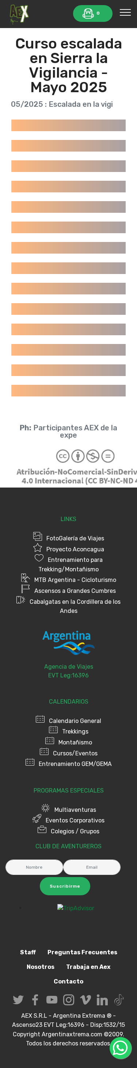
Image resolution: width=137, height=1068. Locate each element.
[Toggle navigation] (125, 12)
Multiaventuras (75, 809)
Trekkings (75, 731)
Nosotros (40, 966)
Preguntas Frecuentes (82, 952)
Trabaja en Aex (88, 966)
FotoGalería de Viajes (75, 538)
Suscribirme (65, 886)
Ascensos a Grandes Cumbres (75, 590)
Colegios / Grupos (75, 831)
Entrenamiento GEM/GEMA (75, 763)
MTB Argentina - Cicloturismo (75, 579)
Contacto (68, 981)
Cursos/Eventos (75, 753)
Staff (28, 952)
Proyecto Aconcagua (75, 549)
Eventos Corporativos (75, 820)
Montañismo (75, 742)
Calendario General (75, 720)
